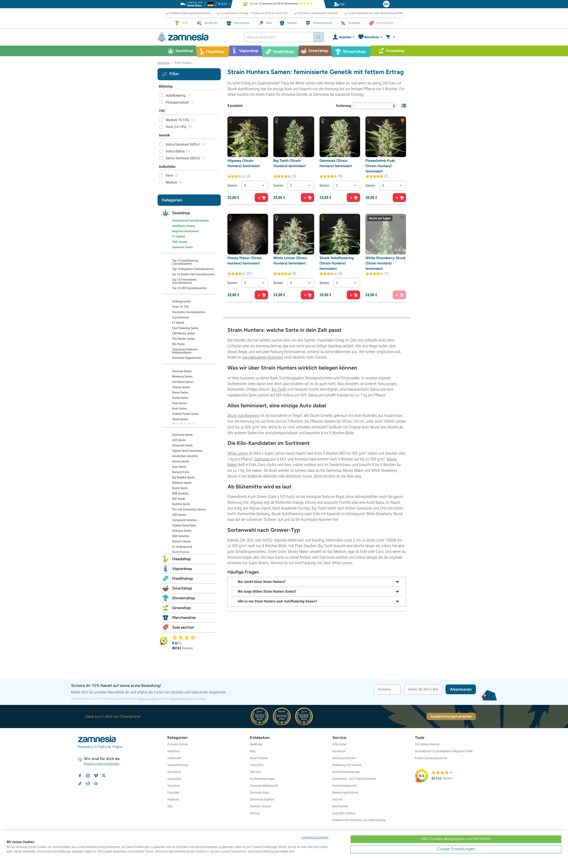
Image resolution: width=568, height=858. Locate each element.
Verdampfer (174, 758)
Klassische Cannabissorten (188, 312)
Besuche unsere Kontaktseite (101, 763)
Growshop (181, 607)
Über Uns (255, 772)
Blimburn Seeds (181, 482)
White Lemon (237, 453)
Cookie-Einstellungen (456, 848)
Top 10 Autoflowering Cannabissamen (185, 262)
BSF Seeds (178, 498)
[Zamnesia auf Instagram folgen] (88, 775)
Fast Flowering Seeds (185, 328)
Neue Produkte (259, 758)
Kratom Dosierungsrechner (431, 758)
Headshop (181, 558)
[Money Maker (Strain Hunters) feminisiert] (247, 234)
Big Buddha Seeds (183, 477)
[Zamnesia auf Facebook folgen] (80, 775)
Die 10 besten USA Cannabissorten (193, 274)
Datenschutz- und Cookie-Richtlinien (354, 778)
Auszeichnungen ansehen (451, 716)
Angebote (173, 799)
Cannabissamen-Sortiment (262, 357)
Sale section (183, 627)
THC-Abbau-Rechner (427, 744)
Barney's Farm (180, 472)
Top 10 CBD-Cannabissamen (189, 288)
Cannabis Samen (177, 744)
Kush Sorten (179, 408)
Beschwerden (340, 806)
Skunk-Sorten (180, 419)
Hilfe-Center (339, 744)
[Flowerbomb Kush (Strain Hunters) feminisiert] (385, 136)
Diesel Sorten (180, 392)
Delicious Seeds (181, 530)
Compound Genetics (184, 520)
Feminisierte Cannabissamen (190, 220)
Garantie (337, 799)
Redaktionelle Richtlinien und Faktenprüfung (359, 820)
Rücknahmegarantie (344, 785)
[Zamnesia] (197, 37)
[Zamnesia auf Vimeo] (96, 775)
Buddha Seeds (181, 504)
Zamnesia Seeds (182, 247)
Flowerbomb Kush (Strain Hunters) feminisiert (380, 165)
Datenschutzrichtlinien (315, 837)
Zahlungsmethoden (344, 758)
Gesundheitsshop (177, 765)
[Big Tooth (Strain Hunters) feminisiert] (293, 136)
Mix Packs (178, 344)
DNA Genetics (180, 536)
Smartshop (182, 588)
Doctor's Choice (181, 541)
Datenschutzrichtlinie (148, 698)
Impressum (339, 751)
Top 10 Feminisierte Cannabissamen (184, 281)
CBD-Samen (179, 242)
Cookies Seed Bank (184, 525)
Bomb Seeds (180, 488)
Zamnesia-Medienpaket (264, 785)
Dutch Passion (181, 552)
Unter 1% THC (180, 306)
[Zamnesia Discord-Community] (96, 783)
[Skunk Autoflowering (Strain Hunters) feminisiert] (340, 234)
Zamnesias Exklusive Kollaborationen (185, 351)
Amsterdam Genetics (185, 456)
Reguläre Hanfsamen (185, 231)
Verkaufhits (257, 765)
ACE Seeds (178, 440)
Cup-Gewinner (180, 317)
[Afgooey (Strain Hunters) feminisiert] (247, 136)
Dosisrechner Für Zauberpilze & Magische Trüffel (444, 751)
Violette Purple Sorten (185, 414)
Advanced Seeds (182, 445)
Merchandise (184, 617)
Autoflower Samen (183, 226)
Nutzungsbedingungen (181, 698)
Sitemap (255, 813)
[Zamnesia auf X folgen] (104, 775)
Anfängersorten (181, 301)
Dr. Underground (182, 546)
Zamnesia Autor (259, 792)
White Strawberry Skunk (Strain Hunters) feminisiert (385, 263)
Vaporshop (182, 568)
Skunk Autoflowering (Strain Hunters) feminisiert (337, 263)
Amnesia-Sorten (182, 371)
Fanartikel (173, 792)
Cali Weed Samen (183, 382)
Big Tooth (279, 389)
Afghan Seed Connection (187, 450)
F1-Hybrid (178, 236)
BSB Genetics (180, 493)
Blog (252, 751)
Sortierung (343, 106)
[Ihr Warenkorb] (391, 37)
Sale (169, 806)
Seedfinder (256, 744)
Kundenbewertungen (262, 778)
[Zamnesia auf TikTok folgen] (80, 783)
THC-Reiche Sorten (183, 338)
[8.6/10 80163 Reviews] (186, 637)
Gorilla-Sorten (180, 398)
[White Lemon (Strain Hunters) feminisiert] (293, 234)
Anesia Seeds (180, 461)
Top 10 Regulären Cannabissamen (193, 269)
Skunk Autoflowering (243, 415)
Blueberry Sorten (182, 376)
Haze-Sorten (179, 403)
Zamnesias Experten (262, 799)
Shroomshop (183, 598)
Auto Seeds (179, 466)
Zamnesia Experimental (186, 358)
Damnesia (262, 459)
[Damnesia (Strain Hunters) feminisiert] (340, 136)
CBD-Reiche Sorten (183, 333)
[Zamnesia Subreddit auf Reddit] (88, 783)
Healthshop (182, 578)
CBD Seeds (179, 514)
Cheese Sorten (181, 387)
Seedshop (181, 212)
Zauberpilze (174, 778)
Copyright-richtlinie (343, 813)
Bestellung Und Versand (346, 765)
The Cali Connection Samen (189, 509)
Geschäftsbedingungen (346, 772)
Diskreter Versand (260, 806)
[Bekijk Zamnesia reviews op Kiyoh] (164, 641)
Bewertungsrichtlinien (345, 792)
